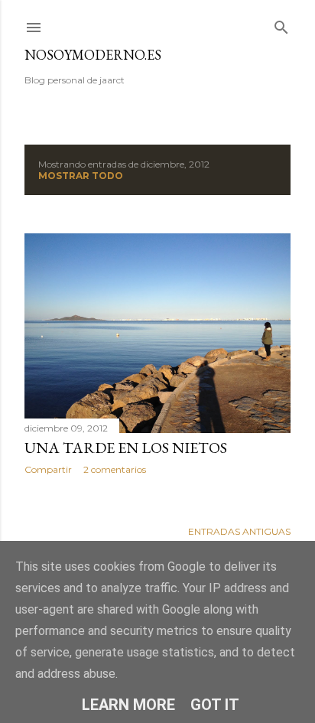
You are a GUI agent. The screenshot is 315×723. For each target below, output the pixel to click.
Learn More (128, 704)
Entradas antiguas (239, 531)
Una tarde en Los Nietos (125, 448)
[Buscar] (281, 24)
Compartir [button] (48, 469)
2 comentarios (114, 469)
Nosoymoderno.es (92, 55)
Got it (214, 704)
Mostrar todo (80, 175)
